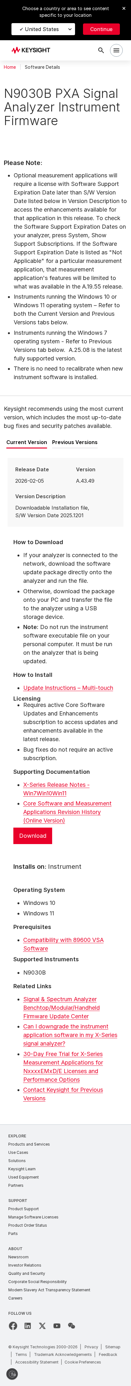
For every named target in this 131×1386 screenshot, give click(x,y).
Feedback (108, 1354)
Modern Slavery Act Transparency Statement (49, 1289)
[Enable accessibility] (12, 1374)
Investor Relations (24, 1265)
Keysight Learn (22, 1169)
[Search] (101, 50)
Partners (16, 1185)
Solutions (17, 1160)
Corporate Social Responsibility (37, 1281)
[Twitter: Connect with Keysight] (42, 1326)
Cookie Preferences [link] (83, 1362)
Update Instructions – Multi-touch (68, 687)
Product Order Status (27, 1225)
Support (17, 1200)
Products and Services (29, 1144)
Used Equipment (23, 1177)
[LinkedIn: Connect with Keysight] (27, 1326)
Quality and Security (26, 1273)
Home (10, 67)
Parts (13, 1233)
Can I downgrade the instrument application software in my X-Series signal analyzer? (70, 1035)
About (15, 1248)
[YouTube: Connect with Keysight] (57, 1326)
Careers (15, 1298)
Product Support (23, 1208)
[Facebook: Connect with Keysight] (13, 1326)
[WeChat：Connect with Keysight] (71, 1326)
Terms (21, 1354)
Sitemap (113, 1347)
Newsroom (18, 1257)
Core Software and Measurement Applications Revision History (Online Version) (67, 812)
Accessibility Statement (37, 1362)
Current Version (26, 442)
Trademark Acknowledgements (63, 1354)
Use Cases (18, 1152)
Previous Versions (75, 442)
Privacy (91, 1347)
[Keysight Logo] (32, 50)
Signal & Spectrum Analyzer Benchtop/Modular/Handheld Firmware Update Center (61, 1008)
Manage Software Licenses (33, 1217)
